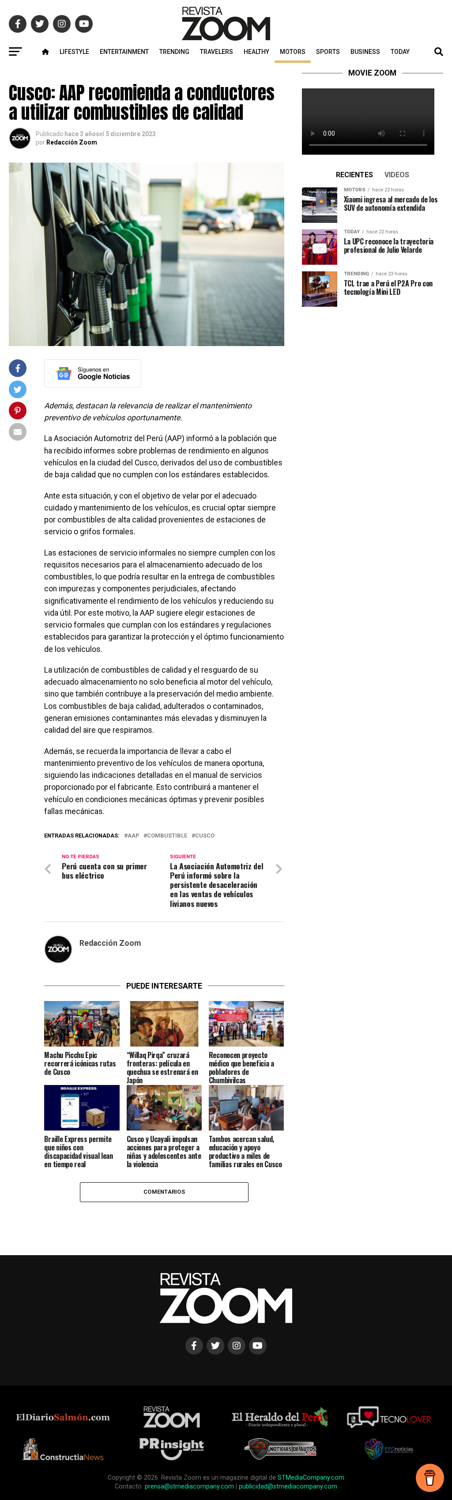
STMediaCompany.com (311, 1477)
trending (174, 51)
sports (328, 51)
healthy (256, 51)
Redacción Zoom (71, 142)
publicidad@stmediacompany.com (288, 1486)
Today (400, 51)
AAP (133, 836)
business (365, 51)
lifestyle (74, 51)
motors (292, 51)
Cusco (205, 836)
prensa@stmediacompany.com (189, 1486)
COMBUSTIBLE (167, 836)
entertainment (124, 51)
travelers (216, 51)
